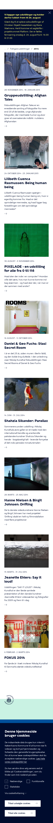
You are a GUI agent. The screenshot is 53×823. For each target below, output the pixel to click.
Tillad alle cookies (17, 813)
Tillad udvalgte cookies (19, 803)
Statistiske (15, 787)
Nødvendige (16, 781)
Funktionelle (38, 781)
